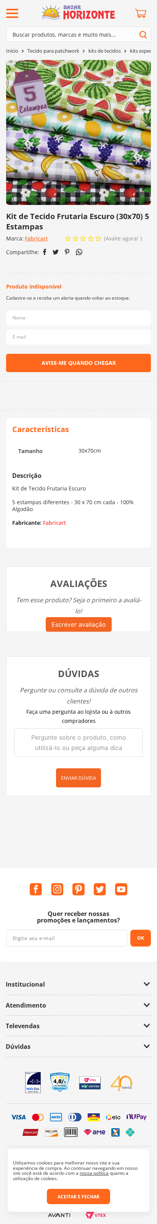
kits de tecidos (104, 51)
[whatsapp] (79, 252)
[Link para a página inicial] (12, 51)
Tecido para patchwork (53, 51)
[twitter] (56, 252)
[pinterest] (67, 252)
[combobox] (78, 34)
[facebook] (44, 252)
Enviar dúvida (78, 778)
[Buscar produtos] (143, 34)
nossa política (94, 1173)
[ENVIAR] (78, 363)
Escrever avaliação (78, 624)
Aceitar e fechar (78, 1196)
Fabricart (36, 238)
